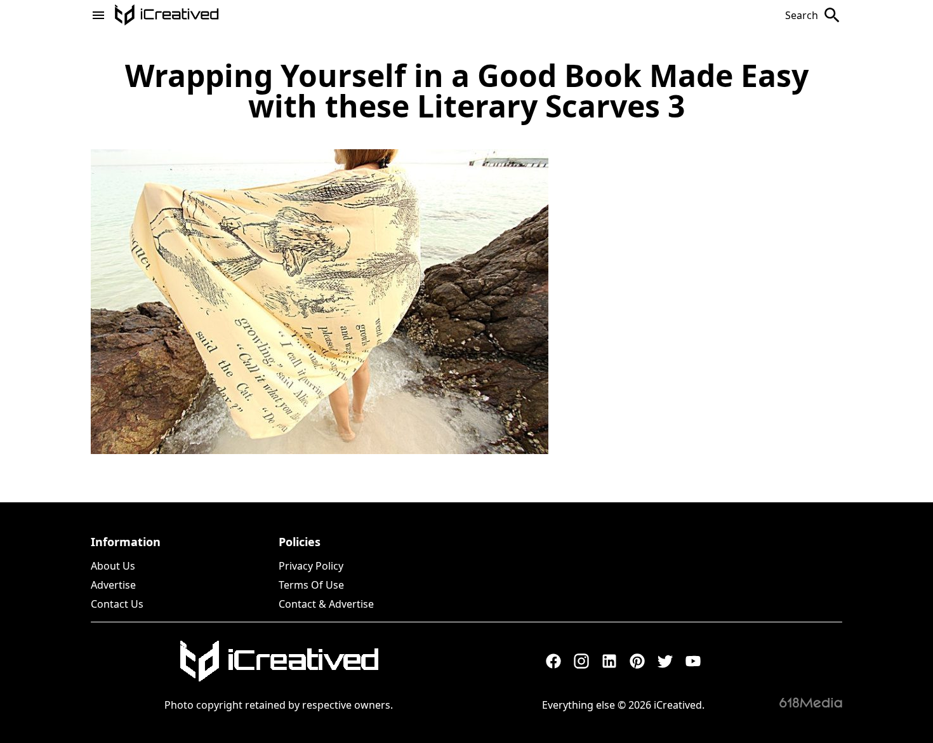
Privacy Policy (311, 566)
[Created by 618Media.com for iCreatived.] (810, 702)
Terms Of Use (311, 585)
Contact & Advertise (326, 604)
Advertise (113, 585)
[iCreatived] (278, 661)
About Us (113, 566)
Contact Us (117, 604)
